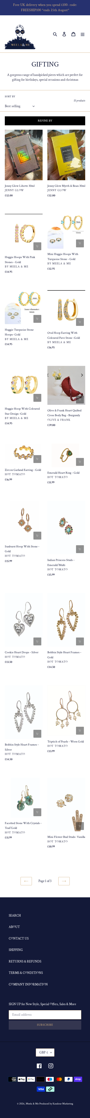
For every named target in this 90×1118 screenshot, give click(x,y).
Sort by (10, 96)
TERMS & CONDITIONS (26, 973)
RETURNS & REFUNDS (25, 961)
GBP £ (43, 1052)
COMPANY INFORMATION (28, 984)
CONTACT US (19, 938)
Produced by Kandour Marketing (56, 1103)
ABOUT (14, 927)
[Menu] (82, 34)
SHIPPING (16, 950)
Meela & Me (32, 1103)
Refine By (45, 121)
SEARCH (15, 916)
